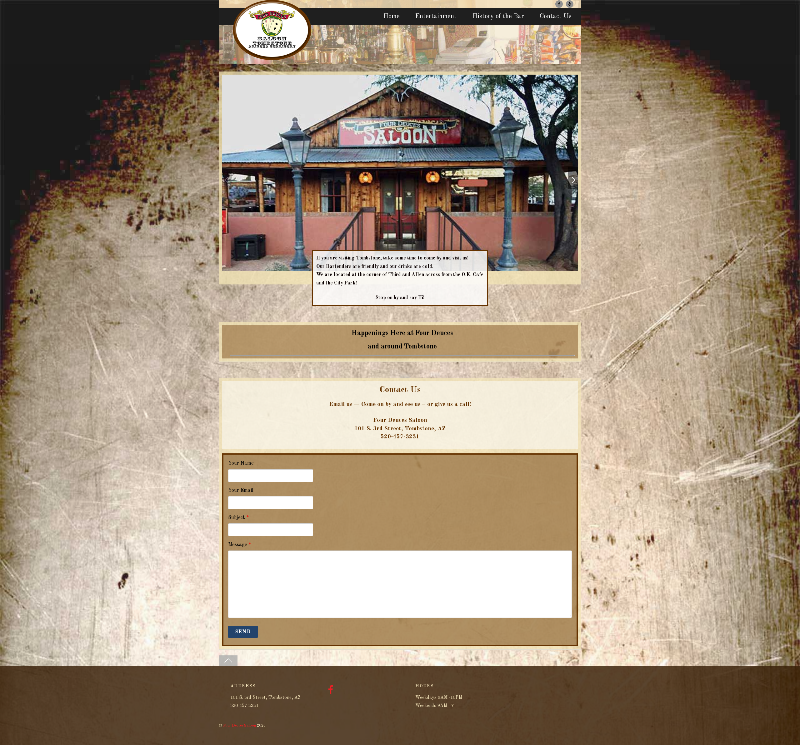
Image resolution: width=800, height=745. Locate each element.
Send (243, 631)
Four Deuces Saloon (239, 726)
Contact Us (556, 16)
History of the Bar (498, 16)
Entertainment (436, 16)
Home (391, 16)
